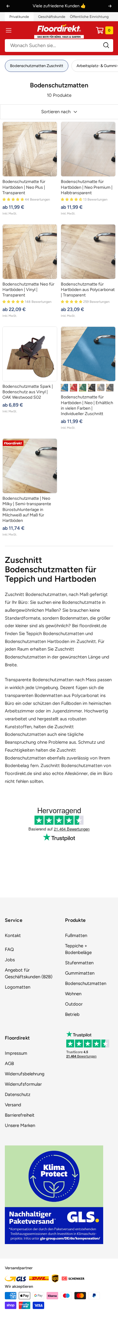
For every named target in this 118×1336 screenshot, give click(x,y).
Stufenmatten (79, 963)
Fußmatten (76, 935)
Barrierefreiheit (19, 1115)
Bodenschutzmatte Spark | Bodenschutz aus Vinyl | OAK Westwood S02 (27, 392)
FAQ (9, 949)
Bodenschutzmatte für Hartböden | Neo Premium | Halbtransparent (87, 187)
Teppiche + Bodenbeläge (78, 949)
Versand (13, 1105)
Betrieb (72, 1014)
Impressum (16, 1053)
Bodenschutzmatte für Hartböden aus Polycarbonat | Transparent (88, 290)
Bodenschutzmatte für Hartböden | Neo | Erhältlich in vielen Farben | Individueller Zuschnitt (87, 405)
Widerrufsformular (23, 1084)
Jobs (10, 959)
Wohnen (73, 993)
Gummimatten (79, 973)
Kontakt (13, 935)
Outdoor (74, 1004)
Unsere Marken (20, 1125)
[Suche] (59, 45)
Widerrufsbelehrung (24, 1074)
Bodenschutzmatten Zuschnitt (36, 65)
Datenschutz (17, 1094)
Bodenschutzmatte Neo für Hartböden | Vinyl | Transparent (28, 290)
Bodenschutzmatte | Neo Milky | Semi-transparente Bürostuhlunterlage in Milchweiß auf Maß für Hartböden (26, 509)
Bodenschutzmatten (85, 983)
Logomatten (17, 987)
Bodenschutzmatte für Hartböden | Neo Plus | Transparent (23, 187)
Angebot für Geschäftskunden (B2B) (28, 973)
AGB (9, 1063)
